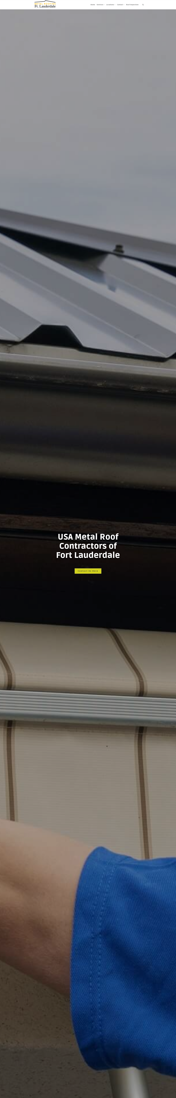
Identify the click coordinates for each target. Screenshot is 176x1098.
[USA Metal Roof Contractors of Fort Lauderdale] (45, 4)
